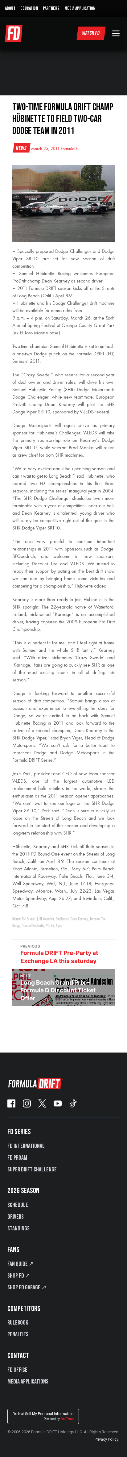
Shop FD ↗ (18, 1275)
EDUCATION (29, 8)
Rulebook (17, 1322)
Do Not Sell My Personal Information (43, 1416)
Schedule (17, 1205)
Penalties (17, 1334)
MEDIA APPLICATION (79, 8)
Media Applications (27, 1381)
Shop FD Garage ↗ (27, 1287)
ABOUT (10, 8)
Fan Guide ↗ (20, 1264)
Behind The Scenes (23, 919)
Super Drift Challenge (32, 1169)
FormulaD (69, 149)
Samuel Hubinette (33, 925)
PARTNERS (51, 8)
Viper (59, 925)
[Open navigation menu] (116, 33)
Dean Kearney (79, 919)
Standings (18, 1228)
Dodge (16, 925)
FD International (26, 1146)
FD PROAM (17, 1158)
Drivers (15, 1216)
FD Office (17, 1370)
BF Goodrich (46, 919)
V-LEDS (50, 925)
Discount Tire (98, 919)
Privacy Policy (106, 1439)
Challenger (62, 919)
